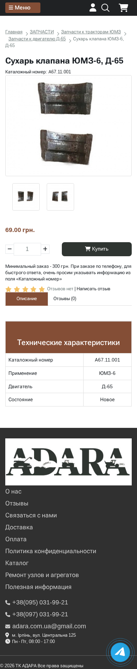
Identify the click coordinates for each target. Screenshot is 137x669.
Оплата (16, 539)
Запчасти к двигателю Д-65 (37, 38)
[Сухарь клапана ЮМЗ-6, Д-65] (68, 125)
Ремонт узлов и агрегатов (42, 574)
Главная (13, 31)
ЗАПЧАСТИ (42, 31)
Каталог (16, 563)
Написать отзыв (93, 288)
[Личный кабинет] (93, 10)
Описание (27, 298)
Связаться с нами (31, 515)
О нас (13, 491)
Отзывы (16, 503)
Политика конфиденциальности (50, 551)
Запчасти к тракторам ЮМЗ (91, 31)
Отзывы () (64, 298)
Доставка (19, 527)
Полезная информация (38, 586)
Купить (100, 249)
